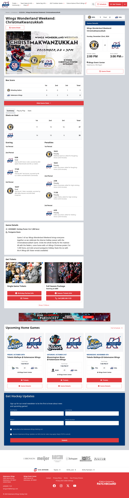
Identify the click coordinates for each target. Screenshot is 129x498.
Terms (66, 478)
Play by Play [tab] (21, 111)
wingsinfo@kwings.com (10, 489)
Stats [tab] (29, 111)
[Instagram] (61, 485)
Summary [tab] (10, 111)
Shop (25, 5)
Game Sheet (15, 28)
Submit (64, 440)
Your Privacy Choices (76, 478)
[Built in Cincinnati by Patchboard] (106, 483)
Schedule (103, 4)
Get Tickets (117, 4)
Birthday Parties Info (26, 293)
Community (15, 5)
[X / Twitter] (68, 485)
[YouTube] (74, 485)
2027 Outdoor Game (56, 3)
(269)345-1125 (7, 486)
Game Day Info (41, 3)
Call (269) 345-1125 (64, 298)
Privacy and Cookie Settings (64, 481)
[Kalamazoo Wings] (5, 4)
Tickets (14, 3)
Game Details (26, 386)
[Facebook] (54, 485)
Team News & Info (26, 3)
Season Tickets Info (64, 293)
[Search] (93, 4)
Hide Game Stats (43, 103)
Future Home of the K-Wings (76, 3)
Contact (48, 478)
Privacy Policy (57, 478)
